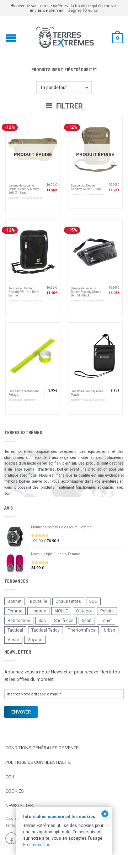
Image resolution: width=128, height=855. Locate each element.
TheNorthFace (82, 630)
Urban (109, 630)
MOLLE (61, 611)
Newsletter (19, 805)
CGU (9, 776)
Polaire (107, 611)
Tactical (15, 630)
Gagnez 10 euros (83, 10)
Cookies (14, 791)
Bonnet (14, 601)
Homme (38, 611)
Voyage (34, 639)
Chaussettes (68, 601)
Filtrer (68, 106)
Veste (13, 639)
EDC (93, 601)
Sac (42, 620)
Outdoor (84, 611)
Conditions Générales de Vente (42, 747)
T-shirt (106, 620)
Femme (14, 611)
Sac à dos (64, 620)
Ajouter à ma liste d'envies (51, 125)
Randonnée (18, 620)
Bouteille (38, 601)
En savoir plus (36, 844)
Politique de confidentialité (38, 762)
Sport (87, 620)
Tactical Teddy (45, 630)
